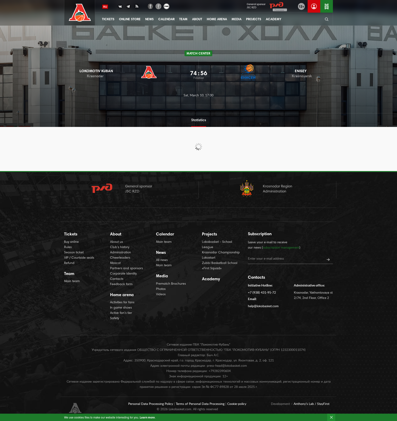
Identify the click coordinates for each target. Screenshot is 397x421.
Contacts (116, 279)
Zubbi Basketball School (219, 263)
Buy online (71, 242)
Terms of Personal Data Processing (200, 404)
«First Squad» (212, 268)
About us (116, 242)
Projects (253, 19)
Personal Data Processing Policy (151, 404)
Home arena (217, 19)
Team (183, 19)
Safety (114, 318)
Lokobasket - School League (217, 245)
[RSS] (136, 7)
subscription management (281, 247)
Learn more (147, 417)
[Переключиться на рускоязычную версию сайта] (105, 6)
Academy (273, 19)
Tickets (108, 19)
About (197, 19)
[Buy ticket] (326, 6)
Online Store (130, 19)
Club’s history (119, 247)
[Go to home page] (80, 12)
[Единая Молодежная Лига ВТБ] (158, 6)
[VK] (120, 7)
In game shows (121, 307)
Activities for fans (122, 302)
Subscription (260, 234)
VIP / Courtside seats (79, 258)
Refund (69, 263)
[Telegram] (128, 7)
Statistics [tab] (198, 120)
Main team (72, 281)
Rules (68, 247)
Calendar (166, 19)
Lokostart (208, 258)
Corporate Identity (123, 273)
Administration (120, 252)
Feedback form (121, 284)
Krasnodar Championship (221, 252)
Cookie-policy (236, 404)
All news (162, 260)
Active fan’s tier (121, 313)
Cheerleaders (120, 258)
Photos (161, 289)
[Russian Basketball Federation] (166, 6)
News (149, 19)
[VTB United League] (150, 6)
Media (236, 19)
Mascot (115, 263)
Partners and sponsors (126, 268)
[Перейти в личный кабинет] (314, 6)
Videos (161, 294)
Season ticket (74, 252)
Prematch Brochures (171, 284)
